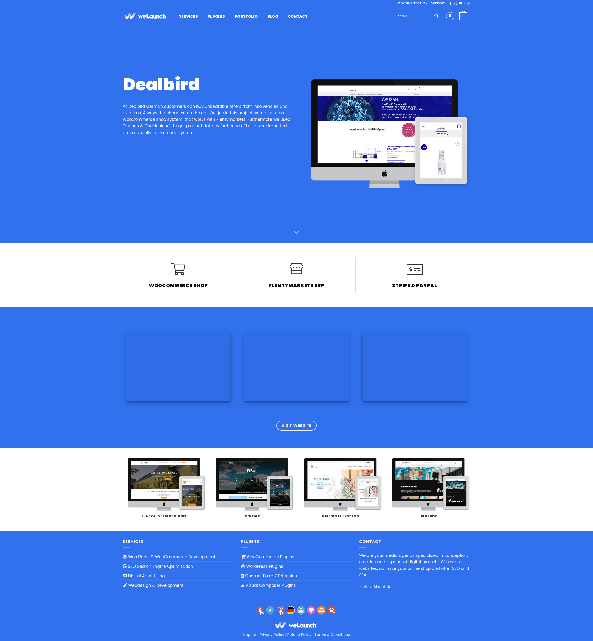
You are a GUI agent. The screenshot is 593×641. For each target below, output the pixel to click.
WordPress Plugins (264, 566)
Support (438, 3)
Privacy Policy (271, 634)
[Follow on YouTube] (460, 3)
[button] (463, 16)
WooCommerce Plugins (270, 557)
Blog (272, 16)
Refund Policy (299, 634)
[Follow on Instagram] (455, 3)
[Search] (436, 16)
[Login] (450, 16)
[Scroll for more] (296, 232)
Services (188, 16)
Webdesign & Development (155, 585)
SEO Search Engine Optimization (160, 566)
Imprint (249, 634)
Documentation (413, 3)
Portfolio (246, 16)
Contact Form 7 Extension (270, 576)
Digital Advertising (146, 576)
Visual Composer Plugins (270, 585)
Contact (298, 16)
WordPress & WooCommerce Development (171, 557)
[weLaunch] (146, 16)
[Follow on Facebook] (450, 3)
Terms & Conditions (332, 634)
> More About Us (375, 587)
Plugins (216, 16)
